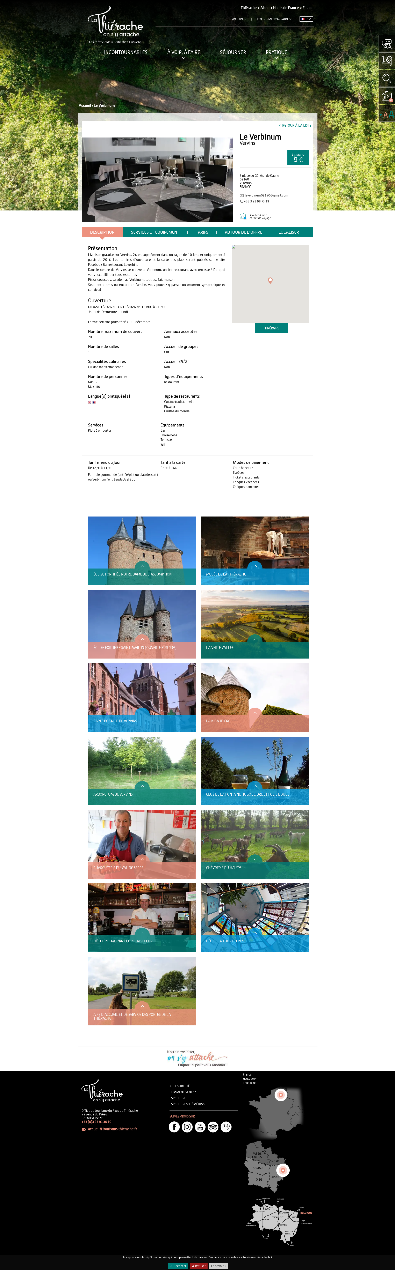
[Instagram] (187, 1126)
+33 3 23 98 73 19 (256, 201)
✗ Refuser (199, 1266)
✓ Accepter (178, 1266)
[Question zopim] (387, 43)
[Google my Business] (226, 1126)
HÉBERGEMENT (97, 514)
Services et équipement (155, 232)
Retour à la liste (296, 125)
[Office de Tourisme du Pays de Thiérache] (157, 180)
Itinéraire (271, 328)
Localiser (289, 232)
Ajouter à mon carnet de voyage (260, 217)
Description (102, 232)
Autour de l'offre (243, 232)
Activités (93, 510)
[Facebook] (174, 1126)
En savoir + (218, 1266)
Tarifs (202, 232)
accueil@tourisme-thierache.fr (112, 1129)
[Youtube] (200, 1126)
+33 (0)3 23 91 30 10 (96, 1121)
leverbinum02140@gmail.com (266, 195)
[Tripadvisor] (213, 1126)
